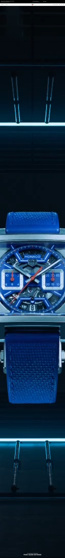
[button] (61, 4)
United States (36, 1)
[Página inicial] (32, 4)
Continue (45, 1)
